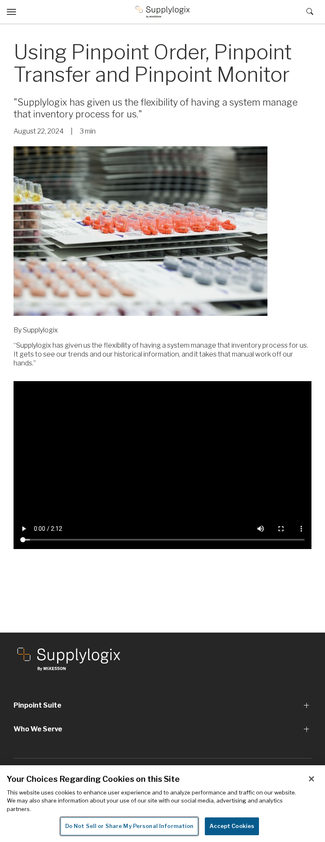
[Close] (311, 779)
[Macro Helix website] (163, 12)
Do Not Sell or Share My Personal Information (129, 825)
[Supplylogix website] (69, 658)
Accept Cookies (231, 825)
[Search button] (308, 12)
